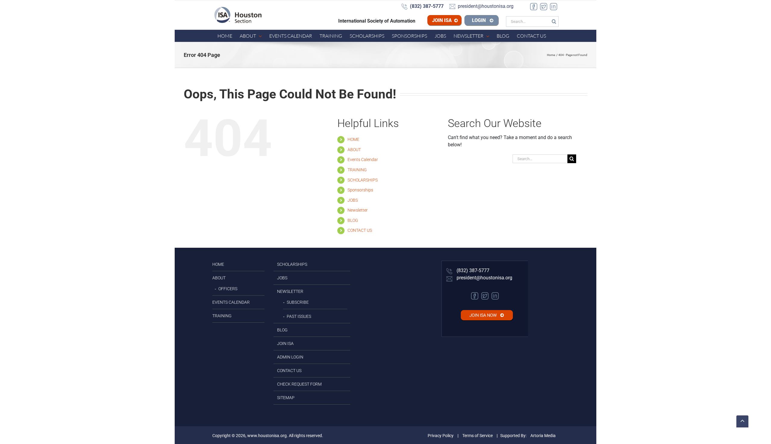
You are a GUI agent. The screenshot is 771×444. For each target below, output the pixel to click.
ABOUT (354, 149)
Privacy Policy (441, 435)
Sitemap (286, 397)
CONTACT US (360, 230)
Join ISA (454, 21)
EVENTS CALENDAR (231, 302)
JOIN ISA (285, 343)
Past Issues (299, 316)
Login (481, 21)
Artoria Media (543, 435)
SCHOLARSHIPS (363, 180)
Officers (227, 288)
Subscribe (298, 302)
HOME (353, 139)
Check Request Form (299, 384)
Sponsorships (360, 190)
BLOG (353, 220)
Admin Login (290, 357)
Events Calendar (363, 159)
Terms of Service (477, 435)
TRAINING (357, 169)
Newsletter (358, 210)
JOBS (353, 200)
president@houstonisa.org (483, 278)
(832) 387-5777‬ (472, 270)
